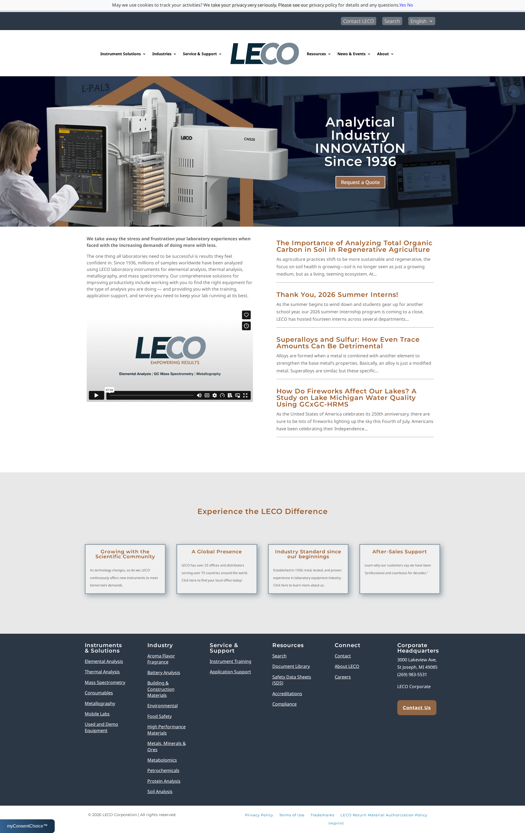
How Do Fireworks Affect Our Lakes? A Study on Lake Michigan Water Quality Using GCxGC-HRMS (346, 397)
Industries (161, 53)
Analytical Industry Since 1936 (360, 141)
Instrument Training (230, 661)
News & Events (351, 53)
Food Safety (159, 716)
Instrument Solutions (120, 53)
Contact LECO (358, 21)
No (410, 5)
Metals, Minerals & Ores (166, 746)
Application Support (230, 672)
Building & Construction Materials (160, 689)
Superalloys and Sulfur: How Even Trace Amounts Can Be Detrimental (348, 342)
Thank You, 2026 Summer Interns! (337, 295)
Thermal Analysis (102, 672)
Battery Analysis (163, 673)
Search (392, 21)
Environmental (162, 706)
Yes (402, 5)
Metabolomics (162, 760)
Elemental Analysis (104, 661)
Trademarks (322, 815)
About (383, 53)
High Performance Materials (166, 730)
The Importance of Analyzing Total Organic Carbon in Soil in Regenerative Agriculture (354, 246)
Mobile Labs (97, 714)
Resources (316, 53)
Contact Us (417, 707)
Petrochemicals (163, 770)
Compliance (284, 704)
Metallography (100, 703)
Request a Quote (360, 182)
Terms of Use (292, 815)
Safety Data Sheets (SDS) (291, 680)
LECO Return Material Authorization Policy (383, 815)
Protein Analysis (163, 781)
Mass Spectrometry (105, 682)
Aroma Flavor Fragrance (161, 659)
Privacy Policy (259, 815)
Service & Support (200, 53)
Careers (343, 677)
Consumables (99, 693)
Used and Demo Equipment (101, 727)
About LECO (347, 666)
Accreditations (287, 694)
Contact (343, 656)
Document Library (291, 666)
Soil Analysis (160, 791)
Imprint (336, 823)
